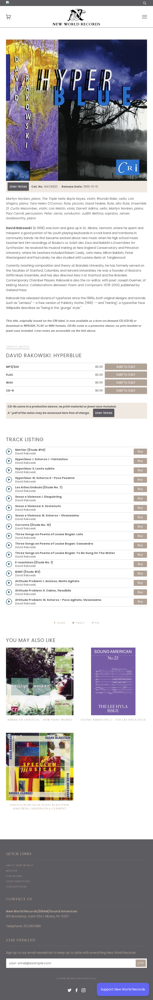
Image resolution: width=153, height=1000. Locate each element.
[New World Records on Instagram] (83, 991)
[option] (76, 110)
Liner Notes (18, 186)
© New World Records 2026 (76, 978)
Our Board (14, 876)
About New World (19, 865)
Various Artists (18, 346)
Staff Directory (18, 881)
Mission (11, 870)
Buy (140, 451)
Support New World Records (123, 989)
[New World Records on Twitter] (70, 991)
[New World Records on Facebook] (77, 991)
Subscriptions (16, 886)
